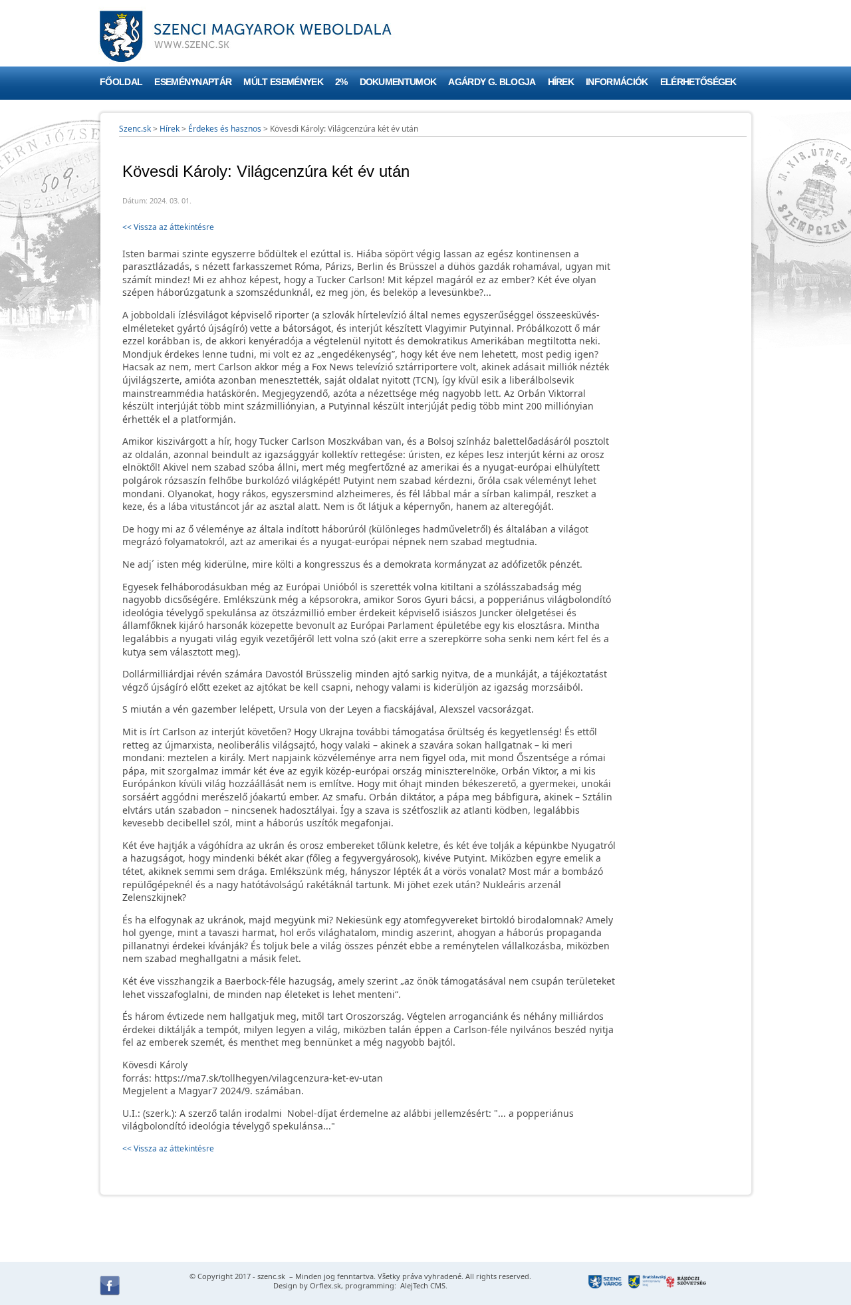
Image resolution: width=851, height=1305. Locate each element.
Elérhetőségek (698, 82)
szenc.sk (271, 1276)
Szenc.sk (135, 128)
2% (341, 82)
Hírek (561, 82)
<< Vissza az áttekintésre (168, 227)
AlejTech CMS (421, 1285)
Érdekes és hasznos (224, 128)
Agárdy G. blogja (491, 82)
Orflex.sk (325, 1285)
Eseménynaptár (192, 82)
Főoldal (121, 82)
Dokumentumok (398, 82)
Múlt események (282, 82)
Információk (617, 82)
